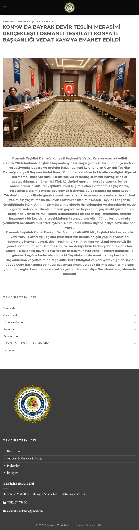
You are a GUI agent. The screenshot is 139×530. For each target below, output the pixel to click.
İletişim (8, 350)
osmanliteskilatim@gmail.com (25, 510)
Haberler (9, 329)
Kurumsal (10, 315)
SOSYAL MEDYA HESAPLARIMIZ (26, 343)
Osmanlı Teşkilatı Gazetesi (36, 21)
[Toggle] (134, 315)
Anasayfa (9, 308)
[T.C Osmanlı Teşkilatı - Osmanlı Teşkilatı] (69, 7)
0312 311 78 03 (17, 502)
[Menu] (5, 7)
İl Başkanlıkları (13, 322)
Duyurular (10, 336)
